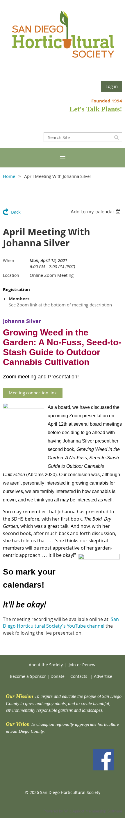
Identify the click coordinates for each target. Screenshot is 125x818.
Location (11, 275)
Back (16, 212)
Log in (112, 86)
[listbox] (96, 211)
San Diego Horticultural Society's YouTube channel (61, 622)
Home (9, 176)
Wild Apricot (74, 811)
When (8, 260)
